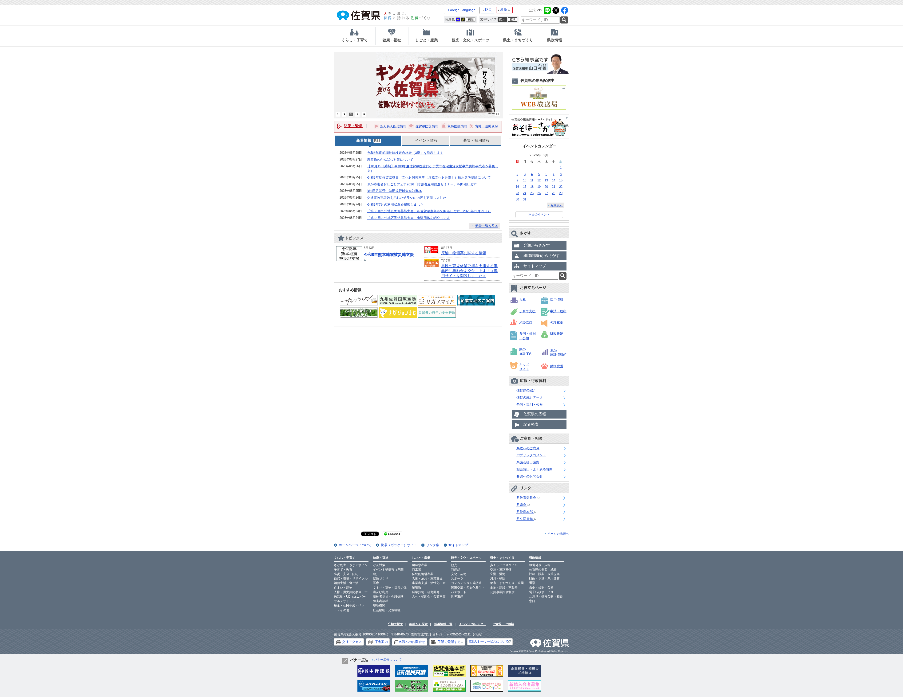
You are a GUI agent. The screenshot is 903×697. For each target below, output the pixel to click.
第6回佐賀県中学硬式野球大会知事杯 (394, 191)
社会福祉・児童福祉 (386, 610)
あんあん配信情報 (393, 126)
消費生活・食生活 (346, 583)
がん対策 (379, 565)
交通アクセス (352, 642)
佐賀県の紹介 (526, 390)
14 (553, 180)
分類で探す (395, 624)
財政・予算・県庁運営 (544, 578)
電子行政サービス (541, 592)
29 (560, 193)
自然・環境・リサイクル (351, 578)
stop (497, 114)
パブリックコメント (531, 455)
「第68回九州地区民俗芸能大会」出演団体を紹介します (408, 218)
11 (531, 180)
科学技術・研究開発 (426, 592)
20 (546, 186)
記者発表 (531, 424)
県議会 (521, 505)
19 (539, 186)
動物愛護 (556, 366)
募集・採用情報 (476, 140)
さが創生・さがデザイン (351, 565)
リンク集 (432, 545)
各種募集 (556, 323)
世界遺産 (457, 596)
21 (553, 186)
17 (524, 186)
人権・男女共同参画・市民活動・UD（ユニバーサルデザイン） (351, 596)
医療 (376, 583)
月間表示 (557, 205)
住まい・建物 (343, 587)
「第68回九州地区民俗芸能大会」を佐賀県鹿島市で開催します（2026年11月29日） (429, 211)
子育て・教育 (343, 569)
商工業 (416, 569)
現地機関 (379, 605)
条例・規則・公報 (529, 404)
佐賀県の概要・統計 (543, 569)
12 (539, 180)
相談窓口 (525, 323)
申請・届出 (558, 311)
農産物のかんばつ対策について (390, 159)
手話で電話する (449, 642)
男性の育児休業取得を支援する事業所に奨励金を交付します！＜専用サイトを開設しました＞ (469, 271)
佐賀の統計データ (529, 397)
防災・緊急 (353, 126)
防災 (488, 10)
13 (546, 180)
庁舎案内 (381, 642)
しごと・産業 (421, 558)
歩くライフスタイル (504, 565)
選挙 (532, 583)
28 (553, 193)
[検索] (564, 20)
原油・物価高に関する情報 (463, 253)
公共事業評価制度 (502, 592)
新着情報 (363, 140)
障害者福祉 (380, 601)
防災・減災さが (486, 126)
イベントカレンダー (472, 624)
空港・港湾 (497, 574)
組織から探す (418, 624)
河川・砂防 (497, 578)
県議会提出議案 (527, 462)
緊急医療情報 (457, 126)
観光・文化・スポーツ (466, 558)
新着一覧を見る (486, 226)
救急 (503, 10)
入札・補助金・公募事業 (429, 596)
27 (546, 193)
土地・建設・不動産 (504, 587)
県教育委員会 (526, 498)
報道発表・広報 (540, 565)
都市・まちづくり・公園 (507, 583)
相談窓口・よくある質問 (534, 469)
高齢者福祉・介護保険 (388, 596)
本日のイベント (539, 214)
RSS (377, 140)
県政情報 (535, 558)
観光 (454, 565)
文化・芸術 (458, 574)
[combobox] (540, 19)
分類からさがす (536, 245)
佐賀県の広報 (534, 414)
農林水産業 (419, 565)
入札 (522, 300)
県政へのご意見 (527, 448)
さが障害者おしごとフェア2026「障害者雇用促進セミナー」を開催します (422, 184)
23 (517, 193)
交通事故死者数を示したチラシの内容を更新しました (406, 198)
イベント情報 (426, 140)
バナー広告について (388, 659)
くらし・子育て (344, 558)
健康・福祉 (380, 558)
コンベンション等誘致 (466, 583)
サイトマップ (534, 266)
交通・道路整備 (500, 569)
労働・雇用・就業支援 (427, 578)
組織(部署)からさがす (541, 256)
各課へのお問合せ (529, 476)
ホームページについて (355, 545)
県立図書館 (525, 519)
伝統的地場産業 (422, 574)
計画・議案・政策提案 (544, 574)
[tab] (354, 36)
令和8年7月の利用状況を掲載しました (395, 204)
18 (532, 186)
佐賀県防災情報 (426, 126)
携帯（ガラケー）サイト (399, 545)
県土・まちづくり (502, 558)
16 (517, 186)
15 (560, 180)
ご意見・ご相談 (503, 624)
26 (539, 193)
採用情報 (556, 300)
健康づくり (380, 578)
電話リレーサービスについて (488, 641)
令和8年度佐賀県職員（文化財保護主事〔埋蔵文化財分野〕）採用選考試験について (429, 177)
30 (517, 199)
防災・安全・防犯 (346, 574)
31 (524, 199)
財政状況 (556, 334)
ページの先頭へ (558, 533)
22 (560, 186)
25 (532, 193)
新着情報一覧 (443, 624)
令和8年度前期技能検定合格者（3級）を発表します (405, 153)
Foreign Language (461, 10)
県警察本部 (525, 512)
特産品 (455, 569)
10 (524, 180)
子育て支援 (527, 311)
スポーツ (457, 578)
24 (524, 193)
